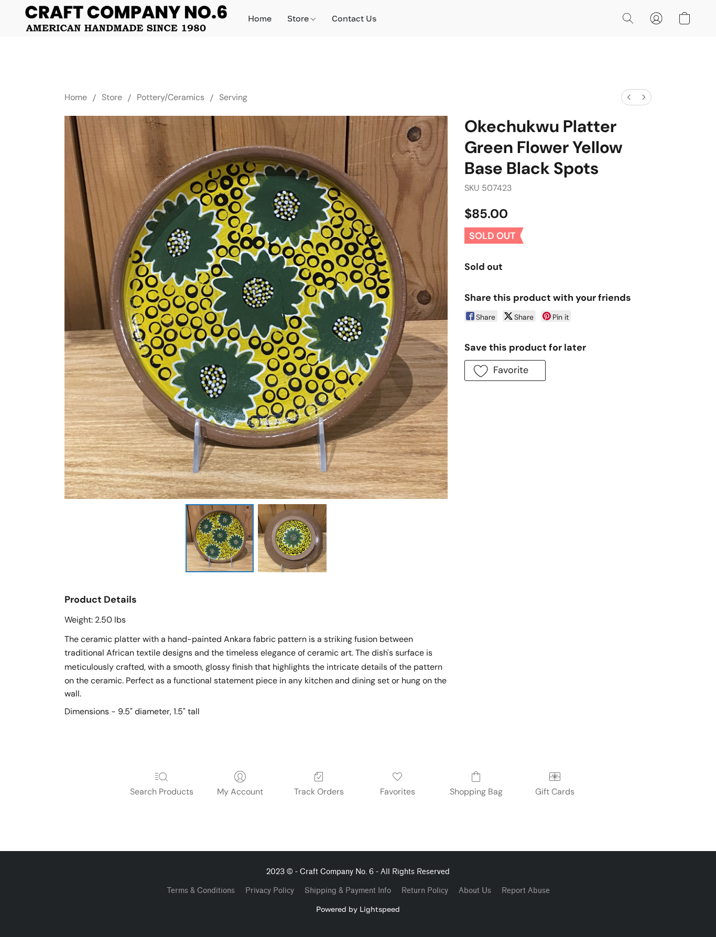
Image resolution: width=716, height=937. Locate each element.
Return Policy (425, 890)
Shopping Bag (476, 791)
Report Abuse (526, 890)
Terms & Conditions (201, 890)
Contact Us (354, 18)
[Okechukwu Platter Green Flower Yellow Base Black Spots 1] (292, 538)
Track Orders (319, 791)
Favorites (397, 791)
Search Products (161, 791)
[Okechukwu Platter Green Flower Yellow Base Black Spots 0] (220, 538)
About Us (475, 890)
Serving (233, 97)
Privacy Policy (269, 890)
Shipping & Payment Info (348, 890)
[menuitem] (629, 97)
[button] (126, 18)
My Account (240, 791)
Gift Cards (554, 791)
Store (299, 18)
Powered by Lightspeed (358, 909)
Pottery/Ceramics (170, 97)
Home (260, 18)
